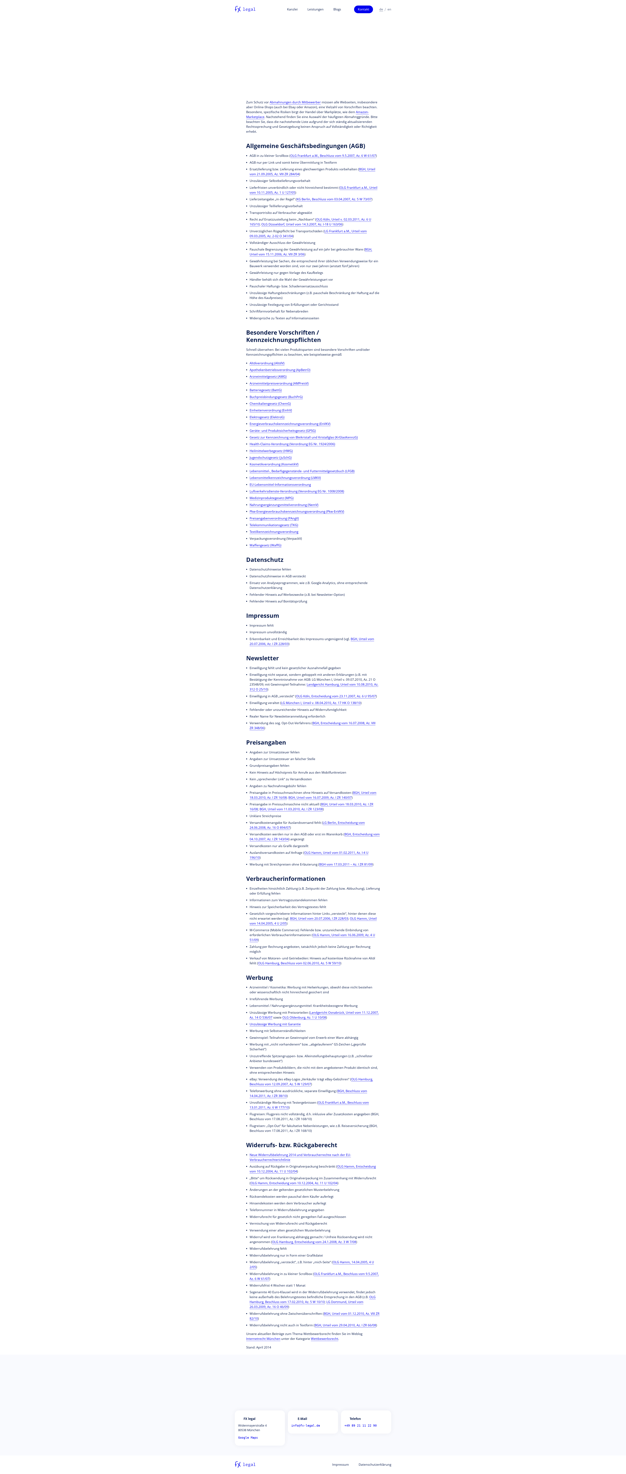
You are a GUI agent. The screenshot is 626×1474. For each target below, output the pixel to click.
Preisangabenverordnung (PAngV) (274, 518)
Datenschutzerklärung (375, 1464)
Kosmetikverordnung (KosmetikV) (274, 464)
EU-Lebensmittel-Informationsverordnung (280, 484)
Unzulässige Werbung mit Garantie (275, 1024)
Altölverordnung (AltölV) (267, 363)
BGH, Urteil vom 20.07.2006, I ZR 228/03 (319, 918)
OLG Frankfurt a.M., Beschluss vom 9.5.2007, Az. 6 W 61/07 (333, 156)
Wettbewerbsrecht (324, 1339)
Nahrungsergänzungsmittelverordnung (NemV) (284, 505)
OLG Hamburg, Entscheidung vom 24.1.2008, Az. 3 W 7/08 (314, 1242)
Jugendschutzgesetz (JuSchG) (271, 457)
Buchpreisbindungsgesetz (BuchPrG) (276, 397)
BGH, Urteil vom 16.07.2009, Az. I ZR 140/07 (320, 797)
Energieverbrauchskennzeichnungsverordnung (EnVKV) (290, 424)
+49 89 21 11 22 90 (360, 1425)
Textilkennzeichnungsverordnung (274, 532)
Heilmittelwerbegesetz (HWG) (271, 451)
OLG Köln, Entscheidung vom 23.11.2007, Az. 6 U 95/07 (336, 696)
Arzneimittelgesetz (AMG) (268, 376)
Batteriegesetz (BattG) (266, 390)
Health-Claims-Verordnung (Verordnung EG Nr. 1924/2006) (292, 444)
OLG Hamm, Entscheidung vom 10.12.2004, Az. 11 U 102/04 (294, 1183)
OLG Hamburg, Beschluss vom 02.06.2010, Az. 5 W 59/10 (299, 963)
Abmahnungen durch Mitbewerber (295, 102)
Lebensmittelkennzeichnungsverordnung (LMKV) (285, 478)
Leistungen (315, 9)
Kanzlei (292, 9)
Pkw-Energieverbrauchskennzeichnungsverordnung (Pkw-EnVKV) (297, 511)
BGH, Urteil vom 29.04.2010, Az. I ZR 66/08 (345, 1325)
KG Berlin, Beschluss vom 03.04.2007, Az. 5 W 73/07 (334, 199)
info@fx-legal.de (305, 1425)
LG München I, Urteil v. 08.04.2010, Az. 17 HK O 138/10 (321, 703)
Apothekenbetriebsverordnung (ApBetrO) (280, 370)
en (389, 9)
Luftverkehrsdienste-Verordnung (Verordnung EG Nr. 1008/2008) (297, 491)
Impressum (340, 1464)
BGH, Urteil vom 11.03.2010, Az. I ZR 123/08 (291, 809)
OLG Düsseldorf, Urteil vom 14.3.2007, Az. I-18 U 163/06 (301, 224)
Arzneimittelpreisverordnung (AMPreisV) (279, 383)
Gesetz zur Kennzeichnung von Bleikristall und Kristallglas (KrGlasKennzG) (304, 437)
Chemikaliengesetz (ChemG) (270, 403)
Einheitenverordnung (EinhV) (271, 410)
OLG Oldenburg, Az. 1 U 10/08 (304, 1017)
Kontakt (363, 9)
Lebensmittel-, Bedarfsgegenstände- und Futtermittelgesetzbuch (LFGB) (302, 471)
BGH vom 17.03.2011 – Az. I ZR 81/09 (346, 864)
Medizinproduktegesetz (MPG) (272, 498)
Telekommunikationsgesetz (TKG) (274, 525)
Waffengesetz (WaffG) (265, 545)
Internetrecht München (263, 1339)
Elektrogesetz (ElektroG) (267, 417)
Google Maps (248, 1437)
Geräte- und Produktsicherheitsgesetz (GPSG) (283, 431)
